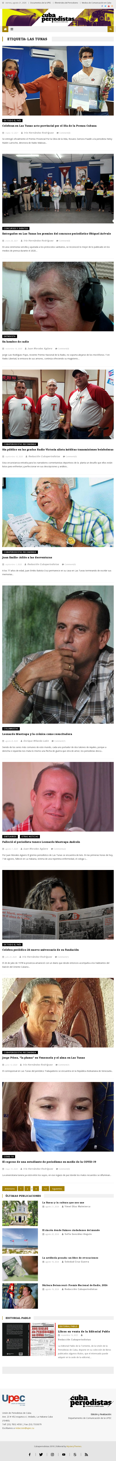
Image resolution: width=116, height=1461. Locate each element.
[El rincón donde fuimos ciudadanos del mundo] (20, 1241)
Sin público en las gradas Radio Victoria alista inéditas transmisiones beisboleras (58, 449)
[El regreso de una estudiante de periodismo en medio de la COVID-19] (58, 1117)
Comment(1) (59, 741)
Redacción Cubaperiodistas (44, 456)
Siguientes (57, 1188)
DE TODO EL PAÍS (12, 120)
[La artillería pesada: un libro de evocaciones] (20, 1268)
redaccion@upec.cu (24, 1428)
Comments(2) (60, 848)
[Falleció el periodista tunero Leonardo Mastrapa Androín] (58, 797)
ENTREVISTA (10, 336)
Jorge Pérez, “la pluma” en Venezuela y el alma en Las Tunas (43, 1057)
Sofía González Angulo (78, 1234)
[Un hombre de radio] (58, 296)
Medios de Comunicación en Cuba (96, 3)
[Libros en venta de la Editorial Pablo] (29, 1339)
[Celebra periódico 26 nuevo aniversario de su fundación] (58, 905)
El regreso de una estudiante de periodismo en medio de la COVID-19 (49, 1161)
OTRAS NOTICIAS (29, 836)
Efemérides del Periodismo (66, 3)
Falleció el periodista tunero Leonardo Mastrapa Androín (41, 841)
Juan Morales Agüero (40, 348)
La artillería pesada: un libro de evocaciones (70, 1257)
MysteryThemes (74, 1446)
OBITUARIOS (10, 836)
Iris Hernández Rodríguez (38, 132)
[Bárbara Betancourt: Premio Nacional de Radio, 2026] (20, 1296)
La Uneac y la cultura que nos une (63, 1202)
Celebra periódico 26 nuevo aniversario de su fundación (40, 949)
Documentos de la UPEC (40, 3)
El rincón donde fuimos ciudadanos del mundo (71, 1230)
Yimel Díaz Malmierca (77, 1206)
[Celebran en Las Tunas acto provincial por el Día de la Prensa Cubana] (58, 81)
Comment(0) (64, 132)
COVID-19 (9, 1156)
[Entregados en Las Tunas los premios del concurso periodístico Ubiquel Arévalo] (58, 188)
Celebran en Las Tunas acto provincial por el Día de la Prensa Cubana (49, 125)
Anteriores (10, 1188)
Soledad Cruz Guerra (77, 1261)
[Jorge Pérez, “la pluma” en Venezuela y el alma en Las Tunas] (58, 1012)
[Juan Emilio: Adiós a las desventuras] (58, 512)
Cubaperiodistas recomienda (20, 444)
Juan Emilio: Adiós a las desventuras (27, 557)
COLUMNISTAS (11, 728)
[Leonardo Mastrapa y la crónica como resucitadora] (58, 654)
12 (45, 1188)
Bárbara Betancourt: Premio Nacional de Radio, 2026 (75, 1285)
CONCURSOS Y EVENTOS (16, 228)
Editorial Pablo (18, 1318)
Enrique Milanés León (36, 741)
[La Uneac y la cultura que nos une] (20, 1213)
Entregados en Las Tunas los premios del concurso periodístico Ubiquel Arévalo (56, 233)
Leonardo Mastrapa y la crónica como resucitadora (37, 734)
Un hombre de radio (15, 341)
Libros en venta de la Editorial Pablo (84, 1331)
